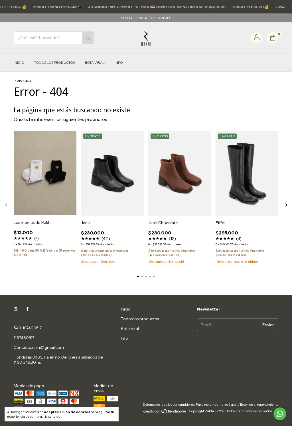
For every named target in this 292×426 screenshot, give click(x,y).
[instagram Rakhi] (16, 309)
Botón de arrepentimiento (259, 404)
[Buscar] (88, 37)
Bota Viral (95, 62)
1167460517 (24, 337)
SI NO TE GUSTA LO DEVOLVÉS (146, 18)
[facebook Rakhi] (27, 309)
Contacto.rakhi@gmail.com (39, 347)
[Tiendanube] (165, 412)
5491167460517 (28, 328)
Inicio (19, 62)
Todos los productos (54, 62)
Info (119, 62)
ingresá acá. (228, 404)
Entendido (52, 417)
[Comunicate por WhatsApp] (279, 413)
